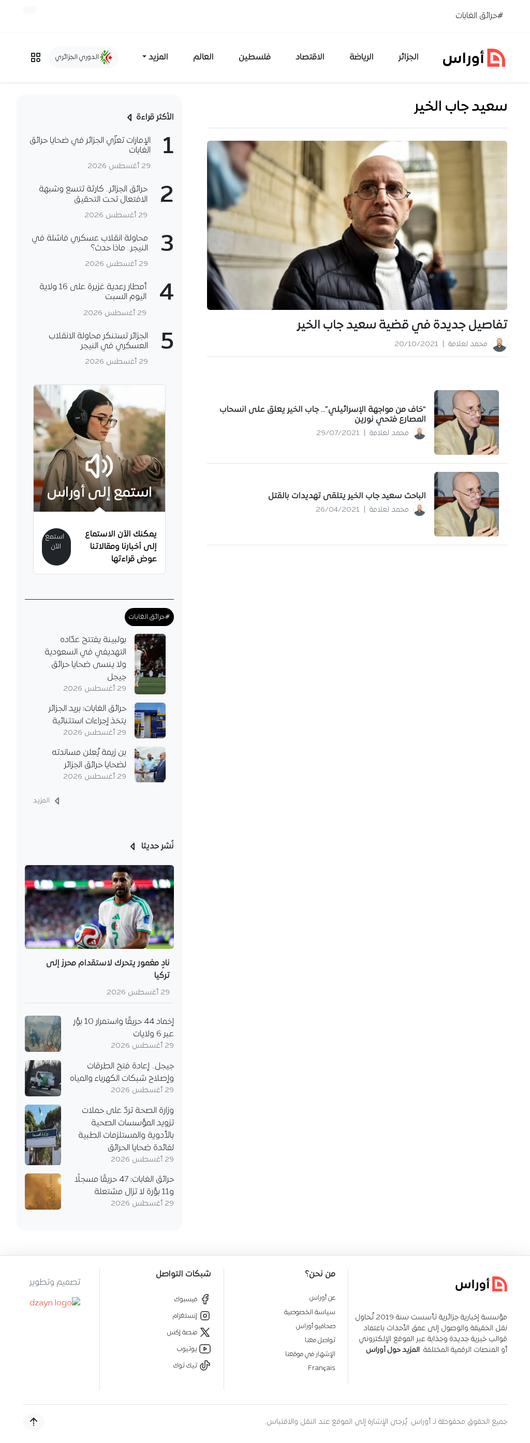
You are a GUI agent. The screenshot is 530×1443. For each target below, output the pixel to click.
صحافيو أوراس (315, 1326)
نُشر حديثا (156, 846)
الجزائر (409, 57)
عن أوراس (322, 1298)
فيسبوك (186, 1299)
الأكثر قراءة (155, 117)
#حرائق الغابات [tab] (149, 617)
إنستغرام (186, 1316)
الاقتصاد (310, 57)
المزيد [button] (158, 57)
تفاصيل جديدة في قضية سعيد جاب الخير (402, 325)
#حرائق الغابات (479, 16)
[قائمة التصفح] (36, 57)
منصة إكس (183, 1332)
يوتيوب (188, 1349)
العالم (203, 57)
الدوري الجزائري (77, 57)
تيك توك (186, 1366)
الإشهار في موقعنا (310, 1354)
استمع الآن (54, 542)
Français (321, 1368)
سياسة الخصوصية (309, 1312)
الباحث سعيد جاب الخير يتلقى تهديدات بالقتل (347, 496)
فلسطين (255, 57)
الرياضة (361, 57)
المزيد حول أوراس (393, 1350)
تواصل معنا (320, 1340)
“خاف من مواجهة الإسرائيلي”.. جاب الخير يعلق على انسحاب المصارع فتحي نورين (322, 415)
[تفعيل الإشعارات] (29, 9)
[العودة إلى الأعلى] (34, 1422)
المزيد (42, 801)
